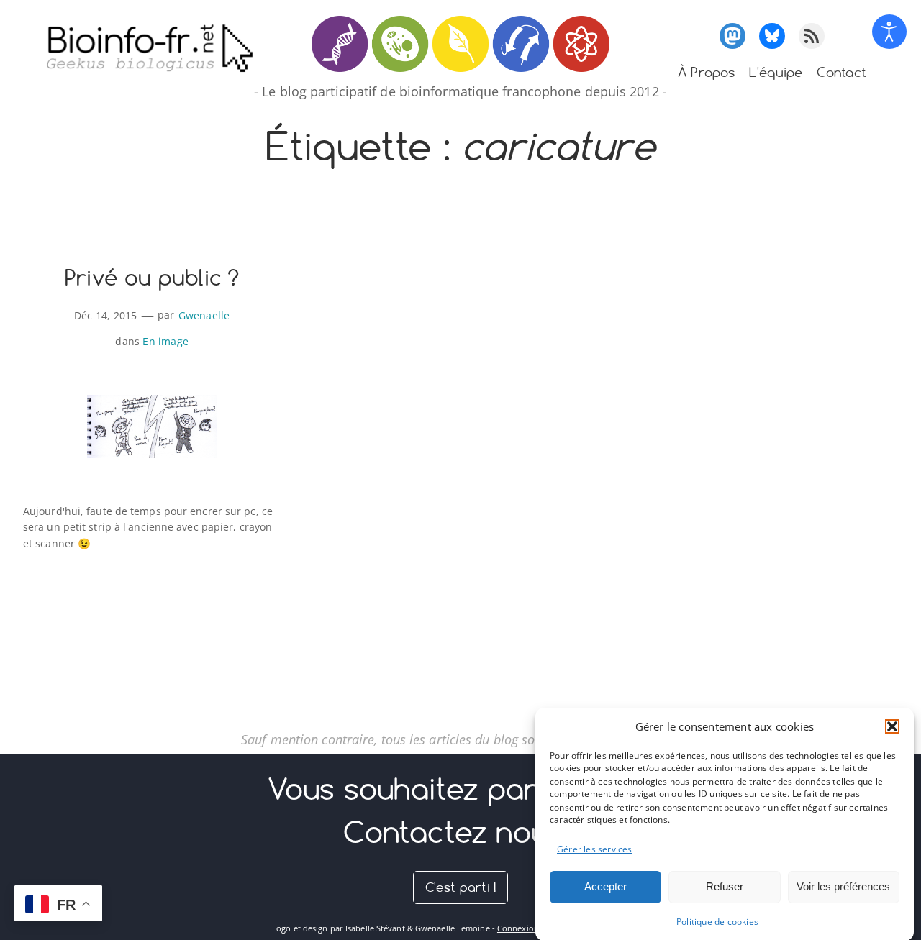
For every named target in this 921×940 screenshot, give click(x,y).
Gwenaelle (204, 315)
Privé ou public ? (152, 278)
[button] (892, 726)
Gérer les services (594, 848)
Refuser (724, 886)
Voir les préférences (843, 886)
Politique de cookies (717, 922)
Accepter (605, 886)
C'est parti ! (460, 887)
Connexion (518, 928)
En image (165, 341)
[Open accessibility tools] (889, 31)
